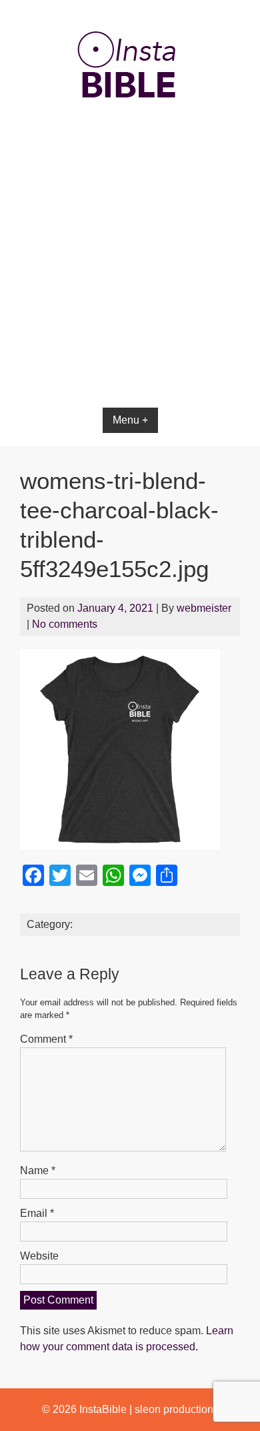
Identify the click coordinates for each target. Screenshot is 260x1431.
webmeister (204, 608)
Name (37, 1170)
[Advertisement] (130, 294)
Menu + (130, 420)
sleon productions (177, 1409)
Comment (46, 1039)
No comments (64, 624)
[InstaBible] (130, 129)
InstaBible (103, 1409)
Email (37, 1213)
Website (39, 1256)
